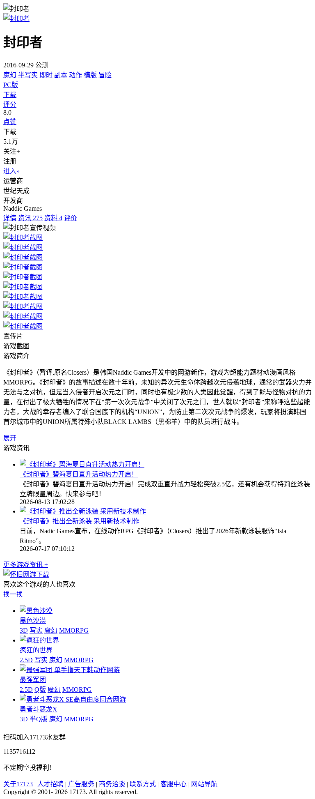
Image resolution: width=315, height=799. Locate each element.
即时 (45, 74)
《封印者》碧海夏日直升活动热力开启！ (79, 474)
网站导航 (204, 784)
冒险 (105, 74)
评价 (70, 217)
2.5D (26, 659)
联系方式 (143, 784)
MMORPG (74, 630)
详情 (9, 217)
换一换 (13, 594)
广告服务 (81, 784)
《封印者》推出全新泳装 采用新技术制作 (79, 521)
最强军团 (33, 679)
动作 (75, 74)
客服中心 (173, 784)
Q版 (40, 689)
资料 (53, 217)
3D (24, 630)
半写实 (28, 74)
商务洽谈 (112, 784)
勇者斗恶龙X (38, 709)
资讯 (30, 217)
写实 (36, 630)
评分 (9, 104)
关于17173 (18, 784)
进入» (11, 171)
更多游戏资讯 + (25, 564)
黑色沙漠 (33, 620)
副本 (60, 74)
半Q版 (39, 719)
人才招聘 (50, 784)
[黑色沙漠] (36, 610)
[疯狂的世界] (39, 640)
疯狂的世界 (36, 650)
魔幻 (9, 74)
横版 (90, 74)
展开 (9, 438)
